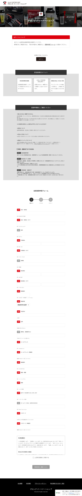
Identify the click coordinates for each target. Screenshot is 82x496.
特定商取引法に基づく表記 (57, 483)
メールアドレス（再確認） (27, 352)
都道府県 (23, 301)
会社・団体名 (24, 209)
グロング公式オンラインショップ (24, 142)
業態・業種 (23, 372)
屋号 (22, 230)
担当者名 (23, 270)
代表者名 (23, 240)
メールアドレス (24, 342)
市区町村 (23, 311)
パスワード (23, 413)
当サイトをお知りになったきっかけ (29, 393)
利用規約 (28, 483)
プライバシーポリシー (40, 483)
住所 (22, 321)
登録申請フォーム (50, 44)
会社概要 (20, 483)
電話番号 (23, 362)
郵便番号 (23, 291)
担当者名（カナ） (25, 281)
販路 (22, 382)
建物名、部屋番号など (26, 331)
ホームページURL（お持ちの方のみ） (29, 403)
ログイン (41, 59)
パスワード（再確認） (26, 423)
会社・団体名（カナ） (26, 220)
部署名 (22, 260)
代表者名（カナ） (25, 250)
